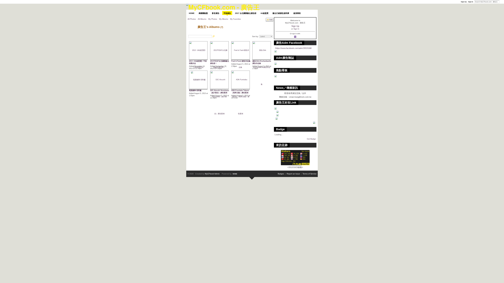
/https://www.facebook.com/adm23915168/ (293, 48)
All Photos (192, 19)
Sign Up (464, 2)
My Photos (212, 19)
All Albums (202, 19)
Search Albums (214, 36)
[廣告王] (192, 32)
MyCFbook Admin (212, 174)
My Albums (223, 19)
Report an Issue (293, 174)
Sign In (470, 2)
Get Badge (311, 139)
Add (270, 20)
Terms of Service (309, 174)
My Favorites (235, 19)
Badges (281, 174)
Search (501, 2)
